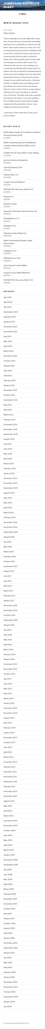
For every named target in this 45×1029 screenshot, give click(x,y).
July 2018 (7, 542)
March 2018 (9, 552)
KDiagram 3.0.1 (10, 226)
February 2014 (10, 728)
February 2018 (10, 557)
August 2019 (9, 493)
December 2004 (10, 982)
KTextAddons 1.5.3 (11, 218)
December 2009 (10, 821)
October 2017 (9, 561)
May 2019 (8, 503)
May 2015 (8, 689)
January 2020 (9, 473)
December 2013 (10, 738)
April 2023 (8, 346)
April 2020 (8, 459)
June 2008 (8, 874)
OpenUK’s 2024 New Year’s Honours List (20, 211)
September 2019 (11, 488)
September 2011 (11, 782)
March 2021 (8, 415)
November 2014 (10, 713)
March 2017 (8, 591)
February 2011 (9, 786)
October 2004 (9, 992)
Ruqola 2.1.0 (9, 197)
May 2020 (8, 454)
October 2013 (9, 742)
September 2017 (11, 566)
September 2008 (11, 865)
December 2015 (10, 664)
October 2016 (9, 615)
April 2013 (8, 752)
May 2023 (8, 341)
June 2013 (8, 747)
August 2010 (9, 801)
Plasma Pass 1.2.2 (11, 175)
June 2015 (8, 684)
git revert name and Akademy (16, 160)
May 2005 (8, 963)
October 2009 (9, 830)
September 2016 (11, 620)
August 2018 (9, 537)
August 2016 (9, 625)
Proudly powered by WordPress (16, 1023)
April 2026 (8, 302)
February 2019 (10, 517)
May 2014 (8, 723)
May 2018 (8, 547)
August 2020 (9, 439)
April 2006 (8, 933)
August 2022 (9, 366)
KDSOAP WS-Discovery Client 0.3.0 (18, 280)
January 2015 (9, 703)
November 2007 (10, 904)
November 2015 (10, 669)
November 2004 (11, 987)
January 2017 (9, 601)
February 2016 (10, 654)
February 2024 (10, 317)
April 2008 (8, 884)
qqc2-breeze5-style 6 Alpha (15, 265)
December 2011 (10, 772)
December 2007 (10, 899)
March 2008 (9, 889)
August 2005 (9, 953)
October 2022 (9, 361)
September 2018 (11, 532)
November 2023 (10, 332)
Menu (23, 14)
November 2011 (10, 777)
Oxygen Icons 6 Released (14, 182)
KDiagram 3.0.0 (10, 251)
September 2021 (11, 400)
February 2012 (9, 767)
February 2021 (9, 420)
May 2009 (8, 840)
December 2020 (10, 424)
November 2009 (11, 826)
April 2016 (8, 645)
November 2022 (10, 356)
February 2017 (9, 596)
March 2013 (8, 757)
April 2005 (8, 967)
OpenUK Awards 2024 (13, 167)
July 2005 (8, 958)
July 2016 (7, 630)
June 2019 (8, 498)
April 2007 (8, 914)
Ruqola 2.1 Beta (10, 204)
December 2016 (10, 605)
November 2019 (10, 483)
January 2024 (9, 322)
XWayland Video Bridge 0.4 (15, 233)
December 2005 (10, 943)
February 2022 (10, 380)
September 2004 (11, 997)
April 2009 (8, 845)
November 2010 (10, 796)
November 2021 (10, 390)
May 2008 (8, 879)
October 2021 (9, 395)
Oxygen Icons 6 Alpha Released (17, 273)
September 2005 (11, 948)
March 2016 (9, 649)
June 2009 (8, 835)
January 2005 (9, 977)
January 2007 (9, 919)
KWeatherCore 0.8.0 (12, 258)
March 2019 (9, 513)
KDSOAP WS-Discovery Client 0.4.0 (18, 189)
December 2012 (10, 762)
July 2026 (8, 297)
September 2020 (11, 434)
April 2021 (8, 410)
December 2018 (10, 522)
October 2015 (9, 674)
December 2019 (10, 478)
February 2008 (10, 894)
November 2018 (10, 527)
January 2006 (9, 938)
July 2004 (8, 1007)
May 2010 (8, 806)
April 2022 (8, 376)
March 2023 (9, 351)
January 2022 (9, 385)
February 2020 (10, 468)
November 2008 (11, 860)
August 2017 (9, 571)
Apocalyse (9, 33)
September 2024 (11, 312)
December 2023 (10, 327)
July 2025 (8, 307)
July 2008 (8, 870)
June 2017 (8, 581)
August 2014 (9, 718)
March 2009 (9, 850)
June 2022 (8, 371)
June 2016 (8, 635)
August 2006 (9, 928)
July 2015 (7, 679)
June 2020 (8, 449)
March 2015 (9, 698)
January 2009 (9, 855)
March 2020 (9, 464)
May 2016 (8, 640)
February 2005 (10, 972)
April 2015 (8, 693)
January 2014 (9, 733)
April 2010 (8, 811)
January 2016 (9, 659)
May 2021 (8, 405)
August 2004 (9, 1002)
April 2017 (8, 586)
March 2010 (9, 816)
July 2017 (7, 576)
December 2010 (10, 791)
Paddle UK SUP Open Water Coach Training (21, 153)
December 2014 (10, 708)
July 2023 (7, 336)
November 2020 (10, 429)
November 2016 (10, 610)
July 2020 (8, 444)
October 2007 (9, 909)
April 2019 (8, 508)
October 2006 (9, 923)
